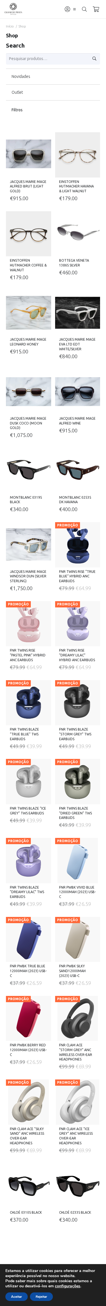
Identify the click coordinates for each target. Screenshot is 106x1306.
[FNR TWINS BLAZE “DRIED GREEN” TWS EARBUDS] (77, 781)
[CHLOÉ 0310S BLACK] (28, 1186)
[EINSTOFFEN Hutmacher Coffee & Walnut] (28, 234)
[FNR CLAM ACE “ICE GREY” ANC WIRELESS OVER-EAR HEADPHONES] (77, 1102)
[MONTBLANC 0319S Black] (28, 470)
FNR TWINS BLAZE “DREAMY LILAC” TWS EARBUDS (27, 892)
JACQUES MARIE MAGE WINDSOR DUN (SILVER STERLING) (28, 576)
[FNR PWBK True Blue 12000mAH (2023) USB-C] (28, 939)
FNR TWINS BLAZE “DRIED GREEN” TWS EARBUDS (75, 813)
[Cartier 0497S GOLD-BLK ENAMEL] (77, 1255)
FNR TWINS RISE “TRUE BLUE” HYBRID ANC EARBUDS (77, 576)
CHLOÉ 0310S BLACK (26, 1212)
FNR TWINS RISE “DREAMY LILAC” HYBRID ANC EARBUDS (77, 655)
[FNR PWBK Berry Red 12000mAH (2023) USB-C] (28, 1018)
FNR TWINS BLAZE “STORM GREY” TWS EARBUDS (75, 734)
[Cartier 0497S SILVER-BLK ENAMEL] (28, 1255)
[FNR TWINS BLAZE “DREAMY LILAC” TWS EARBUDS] (28, 860)
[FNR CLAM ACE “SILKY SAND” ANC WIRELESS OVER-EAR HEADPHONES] (28, 1102)
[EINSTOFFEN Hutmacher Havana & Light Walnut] (77, 155)
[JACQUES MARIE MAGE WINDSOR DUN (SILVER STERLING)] (28, 544)
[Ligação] (67, 9)
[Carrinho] (96, 9)
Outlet (17, 92)
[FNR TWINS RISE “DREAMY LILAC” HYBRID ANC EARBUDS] (77, 623)
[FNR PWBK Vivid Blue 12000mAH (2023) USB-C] (77, 860)
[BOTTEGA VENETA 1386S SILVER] (77, 234)
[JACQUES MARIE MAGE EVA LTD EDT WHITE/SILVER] (77, 313)
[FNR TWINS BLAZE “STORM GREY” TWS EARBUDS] (77, 702)
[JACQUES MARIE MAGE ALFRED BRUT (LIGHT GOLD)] (28, 155)
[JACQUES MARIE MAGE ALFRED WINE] (77, 391)
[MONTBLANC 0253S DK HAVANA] (77, 470)
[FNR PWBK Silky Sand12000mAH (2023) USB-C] (77, 939)
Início (10, 26)
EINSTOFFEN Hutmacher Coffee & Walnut (28, 265)
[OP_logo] (13, 9)
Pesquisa (94, 59)
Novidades (21, 76)
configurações (67, 1286)
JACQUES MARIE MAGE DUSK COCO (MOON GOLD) (28, 423)
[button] (74, 9)
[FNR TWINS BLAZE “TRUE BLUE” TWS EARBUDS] (28, 702)
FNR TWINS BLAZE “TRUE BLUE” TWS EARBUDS (24, 734)
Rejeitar (41, 1296)
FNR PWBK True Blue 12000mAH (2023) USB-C (28, 971)
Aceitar (16, 1296)
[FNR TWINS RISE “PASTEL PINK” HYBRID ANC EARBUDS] (28, 623)
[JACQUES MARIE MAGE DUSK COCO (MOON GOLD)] (28, 391)
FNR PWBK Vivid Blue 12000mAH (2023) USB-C (77, 892)
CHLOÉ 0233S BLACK (75, 1212)
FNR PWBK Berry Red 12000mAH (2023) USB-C (28, 1050)
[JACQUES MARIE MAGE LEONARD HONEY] (28, 313)
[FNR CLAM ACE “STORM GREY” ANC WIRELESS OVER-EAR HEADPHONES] (77, 1018)
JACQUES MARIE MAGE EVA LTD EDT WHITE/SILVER (77, 344)
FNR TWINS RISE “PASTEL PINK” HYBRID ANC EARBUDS (28, 655)
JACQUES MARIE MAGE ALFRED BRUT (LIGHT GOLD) (28, 186)
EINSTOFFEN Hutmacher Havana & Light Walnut (76, 186)
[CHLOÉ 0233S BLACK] (77, 1186)
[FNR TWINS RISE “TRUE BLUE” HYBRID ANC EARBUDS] (77, 544)
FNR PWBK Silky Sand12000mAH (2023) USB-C (72, 971)
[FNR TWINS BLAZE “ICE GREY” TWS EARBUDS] (28, 781)
